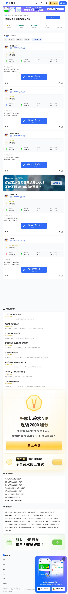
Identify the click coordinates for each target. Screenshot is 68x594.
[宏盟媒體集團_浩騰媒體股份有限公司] (34, 345)
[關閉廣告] (64, 559)
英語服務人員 (13, 195)
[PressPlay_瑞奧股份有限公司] (34, 316)
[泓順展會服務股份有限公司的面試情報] (59, 26)
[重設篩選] (5, 39)
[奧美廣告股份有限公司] (34, 326)
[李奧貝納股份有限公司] (34, 383)
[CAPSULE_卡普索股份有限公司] (34, 374)
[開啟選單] (3, 3)
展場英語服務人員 (14, 134)
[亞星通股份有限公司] (34, 354)
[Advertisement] (34, 292)
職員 (11, 90)
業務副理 (12, 238)
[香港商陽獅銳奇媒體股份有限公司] (34, 364)
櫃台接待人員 (13, 46)
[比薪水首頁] (6, 555)
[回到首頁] (6, 15)
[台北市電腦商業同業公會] (34, 335)
